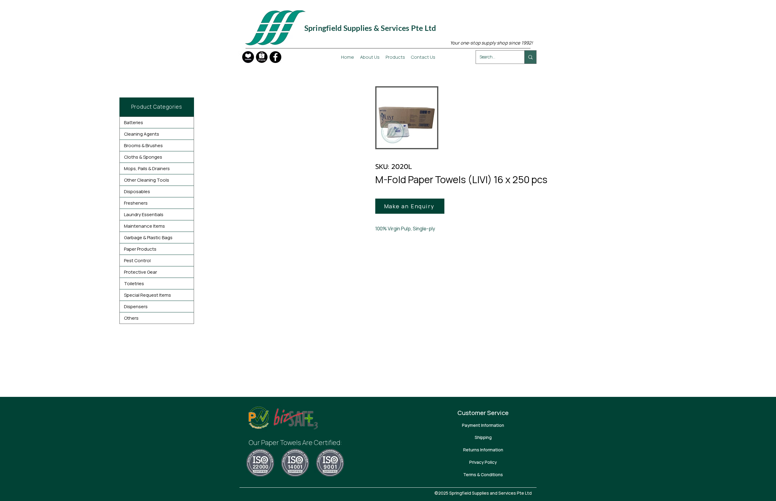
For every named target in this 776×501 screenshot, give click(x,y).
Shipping (483, 437)
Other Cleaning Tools (146, 180)
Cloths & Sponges (143, 157)
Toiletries (134, 283)
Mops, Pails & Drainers (147, 168)
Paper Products (140, 249)
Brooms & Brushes (143, 145)
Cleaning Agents (141, 134)
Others (131, 318)
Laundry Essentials (143, 214)
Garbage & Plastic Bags (148, 237)
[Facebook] (275, 57)
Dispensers (136, 306)
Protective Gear (140, 272)
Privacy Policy (483, 462)
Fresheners (136, 203)
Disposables (137, 191)
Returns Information (483, 450)
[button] (409, 206)
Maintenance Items (144, 226)
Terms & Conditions (483, 474)
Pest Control (137, 260)
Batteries (133, 122)
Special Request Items (147, 295)
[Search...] (530, 57)
